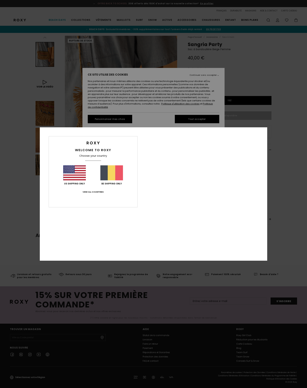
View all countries (93, 191)
